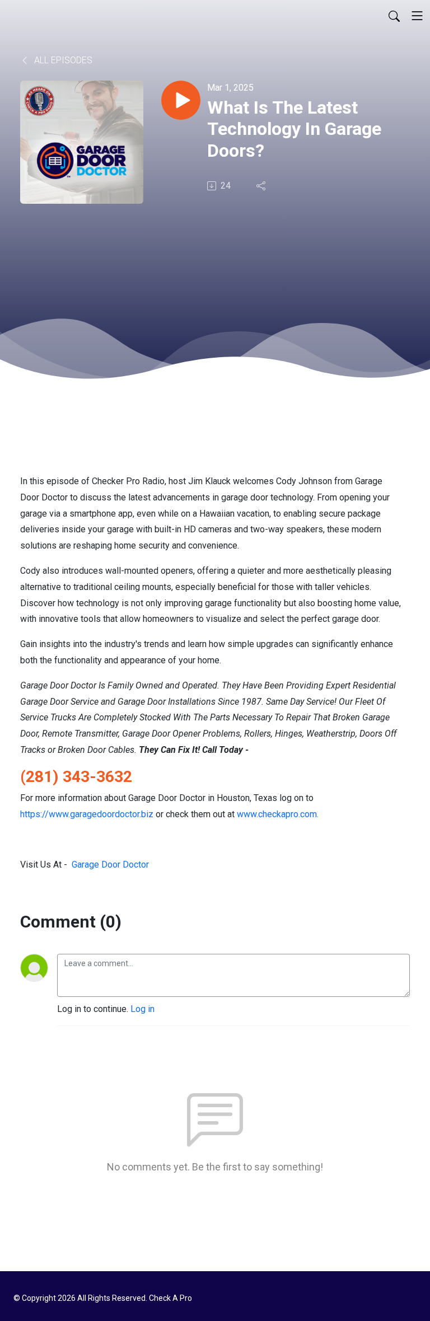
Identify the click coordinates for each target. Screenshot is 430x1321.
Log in (142, 1009)
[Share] (262, 185)
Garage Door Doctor (110, 864)
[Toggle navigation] (417, 15)
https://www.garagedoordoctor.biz (86, 814)
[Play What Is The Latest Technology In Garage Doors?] (180, 100)
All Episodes (62, 60)
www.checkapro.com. (278, 814)
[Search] (394, 15)
